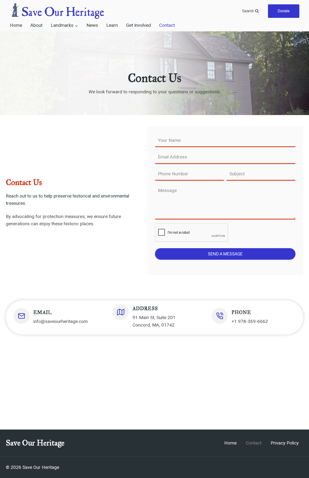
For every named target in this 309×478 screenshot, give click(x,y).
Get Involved (138, 25)
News (92, 25)
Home (16, 25)
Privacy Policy (285, 443)
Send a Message (225, 253)
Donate (284, 11)
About (36, 25)
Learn (112, 25)
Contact (167, 25)
